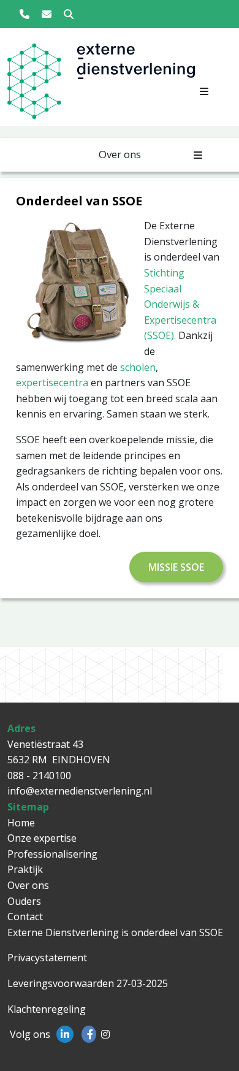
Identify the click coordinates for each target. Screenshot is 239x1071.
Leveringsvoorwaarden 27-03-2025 (87, 983)
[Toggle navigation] (204, 91)
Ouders (24, 901)
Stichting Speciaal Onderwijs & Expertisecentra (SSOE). (180, 304)
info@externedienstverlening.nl (79, 791)
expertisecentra (52, 382)
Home (21, 822)
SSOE (211, 932)
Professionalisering (52, 854)
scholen (138, 367)
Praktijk (25, 869)
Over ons (28, 885)
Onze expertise (42, 838)
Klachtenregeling (46, 1009)
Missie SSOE (176, 567)
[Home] (33, 85)
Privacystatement (47, 957)
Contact (25, 916)
